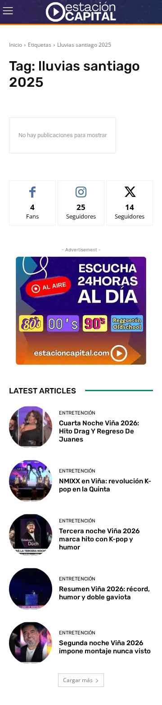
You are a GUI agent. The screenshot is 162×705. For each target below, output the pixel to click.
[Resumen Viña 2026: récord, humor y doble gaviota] (30, 589)
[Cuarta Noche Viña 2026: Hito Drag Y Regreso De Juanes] (30, 427)
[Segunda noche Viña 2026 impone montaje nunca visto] (30, 643)
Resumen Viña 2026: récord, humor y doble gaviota (104, 593)
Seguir (81, 187)
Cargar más (78, 680)
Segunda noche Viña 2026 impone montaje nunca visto (105, 647)
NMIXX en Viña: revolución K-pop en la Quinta (105, 485)
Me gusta (32, 187)
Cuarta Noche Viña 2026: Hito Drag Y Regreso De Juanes (99, 431)
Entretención (77, 413)
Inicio (15, 45)
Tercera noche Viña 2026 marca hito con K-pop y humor (99, 539)
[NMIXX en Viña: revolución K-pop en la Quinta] (30, 481)
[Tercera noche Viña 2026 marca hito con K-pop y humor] (30, 535)
